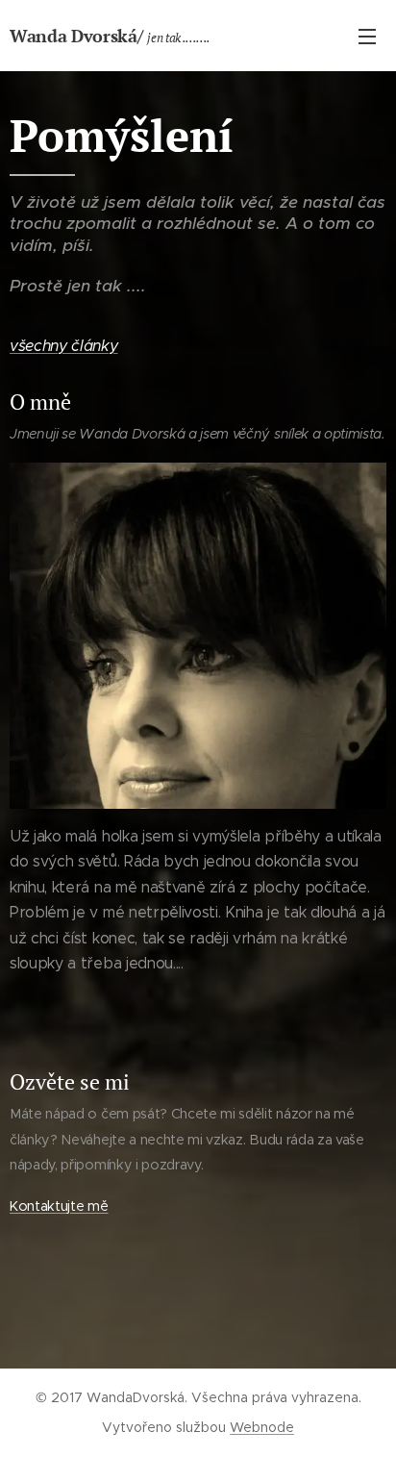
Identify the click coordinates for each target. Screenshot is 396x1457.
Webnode (262, 1427)
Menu (367, 35)
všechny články (64, 346)
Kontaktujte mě (59, 1206)
